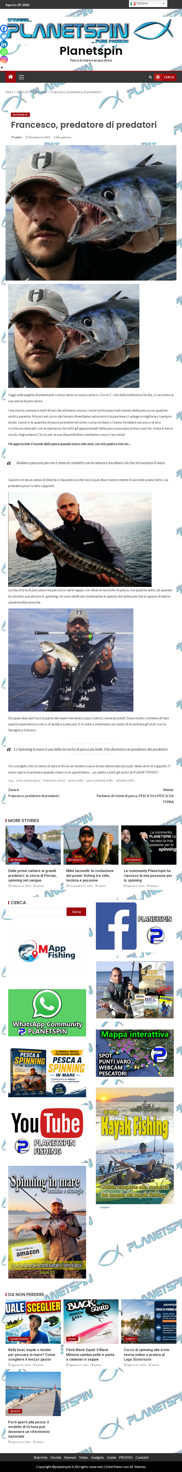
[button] (21, 77)
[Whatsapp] (4, 52)
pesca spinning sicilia (99, 780)
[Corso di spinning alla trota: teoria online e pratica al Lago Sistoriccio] (148, 1321)
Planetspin (91, 51)
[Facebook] (4, 28)
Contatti (142, 1457)
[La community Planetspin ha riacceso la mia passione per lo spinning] (148, 845)
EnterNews (114, 1466)
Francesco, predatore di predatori (33, 792)
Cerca (18, 902)
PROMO (126, 1457)
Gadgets (97, 1457)
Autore (154, 886)
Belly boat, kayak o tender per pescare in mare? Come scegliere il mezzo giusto (31, 1355)
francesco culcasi (54, 780)
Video (83, 1457)
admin (18, 137)
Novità (15, 1411)
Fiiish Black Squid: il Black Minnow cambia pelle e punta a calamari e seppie (90, 1355)
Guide (111, 1457)
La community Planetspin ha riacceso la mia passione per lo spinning (148, 875)
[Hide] (2, 67)
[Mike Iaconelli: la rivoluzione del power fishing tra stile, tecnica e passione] (91, 845)
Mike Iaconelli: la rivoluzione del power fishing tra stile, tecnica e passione (90, 875)
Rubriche (40, 1457)
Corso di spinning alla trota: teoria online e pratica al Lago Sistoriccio (147, 1355)
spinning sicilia (125, 780)
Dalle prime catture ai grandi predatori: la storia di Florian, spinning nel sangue (32, 875)
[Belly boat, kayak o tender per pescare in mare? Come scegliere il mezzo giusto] (33, 1321)
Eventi (130, 1339)
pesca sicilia (75, 780)
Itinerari (70, 1457)
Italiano (142, 3)
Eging (72, 1339)
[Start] (10, 77)
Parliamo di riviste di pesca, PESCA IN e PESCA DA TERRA (135, 795)
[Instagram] (4, 59)
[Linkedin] (4, 44)
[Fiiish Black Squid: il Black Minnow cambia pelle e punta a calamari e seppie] (91, 1321)
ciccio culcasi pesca (28, 780)
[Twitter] (4, 36)
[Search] (150, 77)
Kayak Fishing (19, 1339)
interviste (20, 114)
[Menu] (21, 77)
